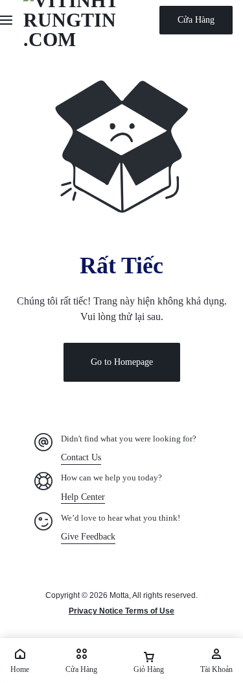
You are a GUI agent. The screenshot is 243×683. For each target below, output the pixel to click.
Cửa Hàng (196, 20)
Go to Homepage (122, 362)
